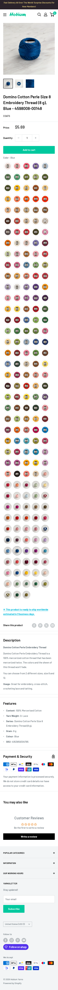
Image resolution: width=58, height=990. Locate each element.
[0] (52, 14)
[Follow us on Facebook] (5, 940)
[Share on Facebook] (34, 625)
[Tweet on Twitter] (46, 625)
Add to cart (29, 149)
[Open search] (39, 14)
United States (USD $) (15, 924)
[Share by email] (52, 625)
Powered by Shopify (12, 983)
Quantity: (8, 137)
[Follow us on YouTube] (24, 940)
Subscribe (14, 908)
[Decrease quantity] (18, 138)
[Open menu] (4, 14)
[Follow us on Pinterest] (17, 940)
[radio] (7, 166)
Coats (6, 116)
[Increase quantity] (35, 138)
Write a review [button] (29, 836)
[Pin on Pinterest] (40, 625)
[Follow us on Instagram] (11, 940)
